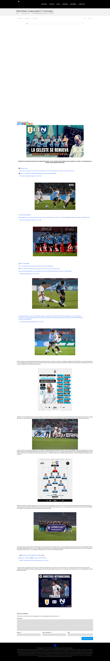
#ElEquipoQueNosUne (37, 173)
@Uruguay (67, 316)
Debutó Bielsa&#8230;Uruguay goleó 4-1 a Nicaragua (43, 13)
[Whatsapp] (27, 124)
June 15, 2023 (38, 176)
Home (17, 13)
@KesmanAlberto (34, 317)
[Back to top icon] (55, 645)
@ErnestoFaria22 (52, 317)
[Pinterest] (25, 124)
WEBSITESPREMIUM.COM (48, 648)
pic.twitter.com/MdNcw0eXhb (49, 173)
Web (69, 632)
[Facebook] (18, 124)
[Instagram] (29, 124)
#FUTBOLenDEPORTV (53, 271)
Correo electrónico (47, 632)
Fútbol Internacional (25, 13)
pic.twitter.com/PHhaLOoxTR (82, 217)
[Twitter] (20, 124)
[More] (31, 124)
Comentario (20, 618)
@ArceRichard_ (60, 317)
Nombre (19, 632)
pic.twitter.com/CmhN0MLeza (40, 557)
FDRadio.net (27, 18)
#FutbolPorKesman (78, 317)
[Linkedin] (22, 124)
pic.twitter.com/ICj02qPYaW (25, 319)
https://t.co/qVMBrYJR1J (26, 173)
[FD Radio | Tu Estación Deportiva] (23, 4)
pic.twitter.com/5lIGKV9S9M (64, 271)
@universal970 (70, 317)
